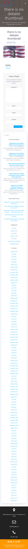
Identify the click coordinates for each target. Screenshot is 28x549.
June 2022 (14, 376)
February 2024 (14, 329)
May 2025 (14, 290)
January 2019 (14, 464)
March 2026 (14, 264)
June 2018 (14, 469)
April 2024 (14, 324)
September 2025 (14, 280)
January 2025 (14, 301)
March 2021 (14, 410)
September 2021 (14, 394)
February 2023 (14, 360)
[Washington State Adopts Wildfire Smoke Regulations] (5, 146)
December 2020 (14, 417)
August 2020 (14, 428)
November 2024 (14, 306)
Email (14, 112)
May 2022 (14, 378)
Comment (14, 87)
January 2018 (14, 482)
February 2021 (14, 412)
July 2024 (14, 316)
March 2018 (14, 477)
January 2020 (14, 446)
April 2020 (14, 438)
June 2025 (14, 288)
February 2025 (14, 298)
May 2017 (14, 490)
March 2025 (14, 295)
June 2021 (14, 402)
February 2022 (14, 384)
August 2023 (14, 345)
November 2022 (14, 368)
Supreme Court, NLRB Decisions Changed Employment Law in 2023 (16, 187)
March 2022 (14, 381)
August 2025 (14, 282)
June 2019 (14, 451)
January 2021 (14, 415)
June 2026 (14, 256)
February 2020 (14, 443)
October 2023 (14, 339)
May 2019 (14, 454)
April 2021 (14, 407)
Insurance (12, 236)
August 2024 (14, 314)
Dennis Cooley (11, 42)
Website (14, 119)
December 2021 (14, 386)
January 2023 (14, 363)
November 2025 (14, 275)
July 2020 (14, 430)
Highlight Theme (19, 546)
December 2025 (14, 272)
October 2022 (14, 371)
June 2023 (14, 350)
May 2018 (14, 472)
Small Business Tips (13, 241)
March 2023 (14, 358)
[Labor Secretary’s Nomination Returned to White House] (5, 166)
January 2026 (14, 269)
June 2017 (14, 487)
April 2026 (14, 262)
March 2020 (14, 441)
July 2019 (14, 448)
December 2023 (14, 334)
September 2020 (14, 425)
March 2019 (14, 459)
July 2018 (14, 467)
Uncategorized (13, 244)
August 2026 (14, 251)
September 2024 (14, 311)
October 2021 (14, 391)
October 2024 (14, 308)
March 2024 (14, 326)
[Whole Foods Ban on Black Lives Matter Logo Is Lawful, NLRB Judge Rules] (5, 176)
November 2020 (14, 420)
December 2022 (14, 365)
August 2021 (14, 397)
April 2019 (14, 456)
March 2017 (14, 495)
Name (14, 106)
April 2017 (14, 493)
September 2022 (14, 373)
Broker (12, 231)
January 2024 (14, 332)
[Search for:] (14, 135)
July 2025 (14, 285)
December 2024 (14, 303)
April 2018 (14, 474)
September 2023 (14, 342)
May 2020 (14, 435)
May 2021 (14, 404)
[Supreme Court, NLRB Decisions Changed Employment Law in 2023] (5, 188)
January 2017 (14, 500)
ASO (13, 228)
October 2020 (14, 422)
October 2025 (14, 277)
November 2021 (14, 389)
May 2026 (14, 259)
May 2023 (14, 352)
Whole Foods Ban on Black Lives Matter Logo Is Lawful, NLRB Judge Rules (16, 175)
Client (13, 233)
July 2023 (14, 347)
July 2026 (14, 254)
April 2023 (14, 355)
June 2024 (14, 319)
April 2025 (14, 293)
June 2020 (14, 433)
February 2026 (14, 267)
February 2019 (14, 461)
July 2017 (14, 485)
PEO (13, 238)
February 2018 (14, 480)
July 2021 (14, 399)
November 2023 (14, 337)
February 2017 (14, 498)
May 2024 (14, 321)
